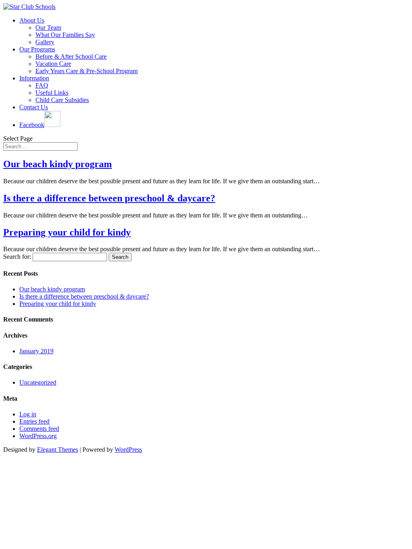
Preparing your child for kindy (67, 232)
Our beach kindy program (57, 164)
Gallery (44, 42)
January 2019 (36, 351)
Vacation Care (53, 63)
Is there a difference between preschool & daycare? (109, 198)
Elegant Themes (57, 449)
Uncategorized (37, 382)
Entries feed (34, 421)
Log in (27, 414)
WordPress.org (38, 435)
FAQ (41, 85)
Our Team (48, 27)
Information (34, 78)
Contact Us (33, 107)
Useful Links (51, 92)
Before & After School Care (71, 56)
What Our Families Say (65, 34)
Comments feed (39, 428)
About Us (31, 20)
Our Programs (37, 49)
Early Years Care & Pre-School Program (86, 71)
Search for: (17, 256)
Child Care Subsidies (62, 99)
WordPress (128, 449)
